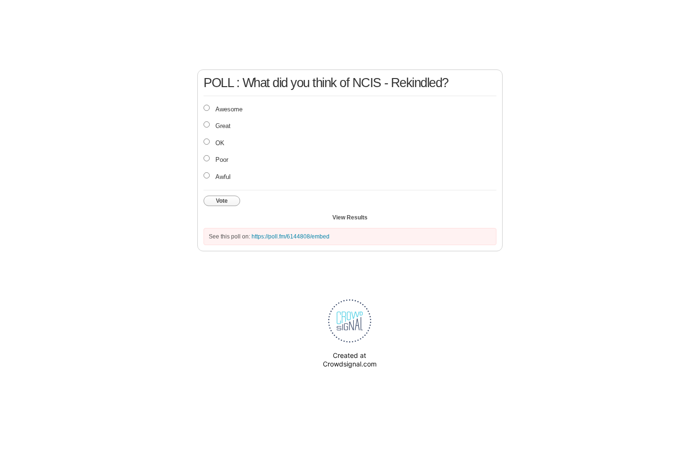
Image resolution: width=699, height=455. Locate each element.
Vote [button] (222, 201)
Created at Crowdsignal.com (350, 359)
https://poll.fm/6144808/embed (291, 236)
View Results (350, 217)
